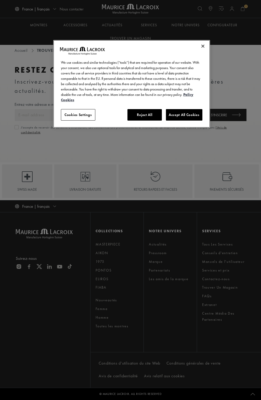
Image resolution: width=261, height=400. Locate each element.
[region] (131, 84)
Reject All (144, 114)
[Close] (202, 46)
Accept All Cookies (184, 114)
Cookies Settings (78, 114)
